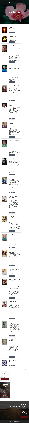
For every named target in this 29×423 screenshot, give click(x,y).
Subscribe (4, 395)
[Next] (25, 369)
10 (18, 369)
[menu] (27, 2)
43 (23, 369)
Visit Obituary (12, 32)
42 (21, 369)
